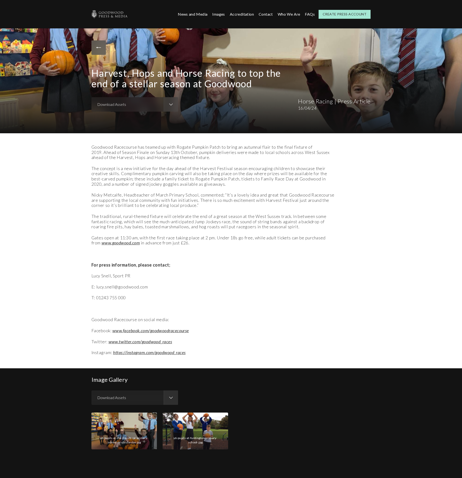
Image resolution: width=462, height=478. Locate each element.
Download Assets (111, 104)
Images (218, 14)
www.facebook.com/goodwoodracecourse (150, 330)
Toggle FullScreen (150, 418)
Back (98, 47)
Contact (266, 14)
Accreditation (242, 14)
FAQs (310, 14)
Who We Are (289, 14)
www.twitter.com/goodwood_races (140, 341)
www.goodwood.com (121, 242)
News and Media (192, 14)
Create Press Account (344, 14)
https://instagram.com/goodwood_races (149, 352)
